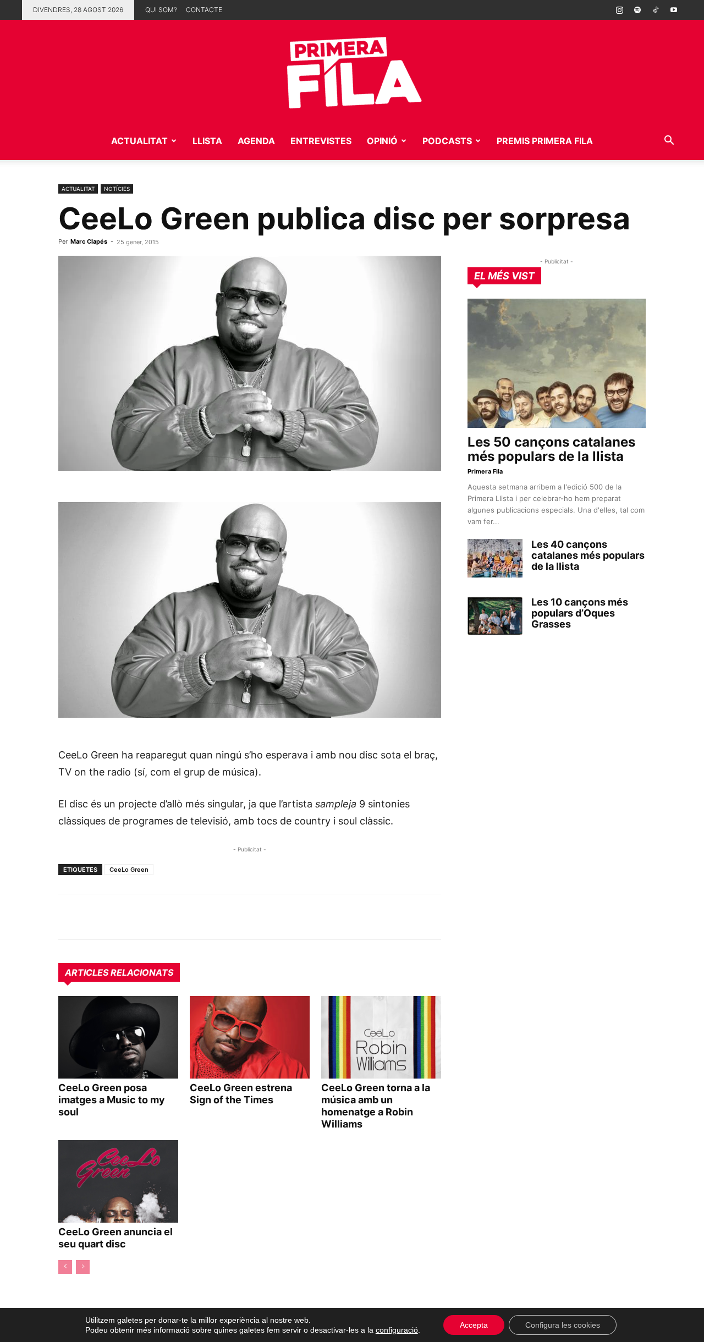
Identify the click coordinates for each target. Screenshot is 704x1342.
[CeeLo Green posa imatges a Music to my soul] (118, 1037)
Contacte (204, 10)
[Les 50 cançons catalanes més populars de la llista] (557, 363)
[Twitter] (120, 917)
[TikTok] (655, 10)
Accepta (474, 1325)
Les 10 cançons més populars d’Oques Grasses (579, 613)
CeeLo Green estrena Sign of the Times (241, 1094)
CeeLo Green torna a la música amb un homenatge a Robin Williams (375, 1106)
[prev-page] (65, 1267)
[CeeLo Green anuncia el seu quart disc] (118, 1181)
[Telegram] (95, 917)
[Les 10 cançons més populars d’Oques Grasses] (495, 616)
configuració (397, 1330)
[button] (669, 141)
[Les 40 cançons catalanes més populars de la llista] (495, 558)
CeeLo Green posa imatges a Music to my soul (111, 1100)
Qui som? (161, 10)
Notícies (117, 188)
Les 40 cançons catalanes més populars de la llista (588, 555)
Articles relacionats (119, 972)
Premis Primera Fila (545, 140)
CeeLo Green (128, 869)
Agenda (256, 140)
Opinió (382, 140)
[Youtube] (674, 10)
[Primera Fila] (352, 71)
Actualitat (139, 140)
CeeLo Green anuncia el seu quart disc (115, 1238)
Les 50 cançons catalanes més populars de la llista (551, 449)
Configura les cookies (562, 1325)
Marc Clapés (88, 241)
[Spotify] (637, 10)
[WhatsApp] (69, 917)
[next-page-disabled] (83, 1267)
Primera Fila (485, 471)
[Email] (171, 917)
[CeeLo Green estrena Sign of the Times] (250, 1037)
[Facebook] (145, 917)
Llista (207, 140)
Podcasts (447, 140)
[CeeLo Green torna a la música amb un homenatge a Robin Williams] (381, 1037)
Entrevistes (320, 140)
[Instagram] (619, 10)
